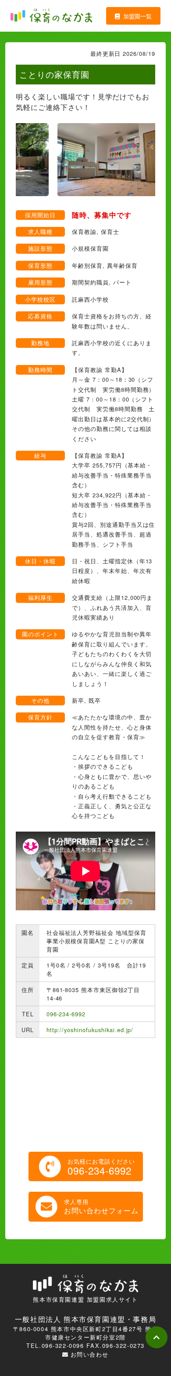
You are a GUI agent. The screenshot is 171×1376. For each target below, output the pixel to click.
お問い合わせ (90, 1354)
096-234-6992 (66, 1014)
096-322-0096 (63, 1345)
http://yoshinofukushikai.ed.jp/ (90, 1030)
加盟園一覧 (137, 16)
